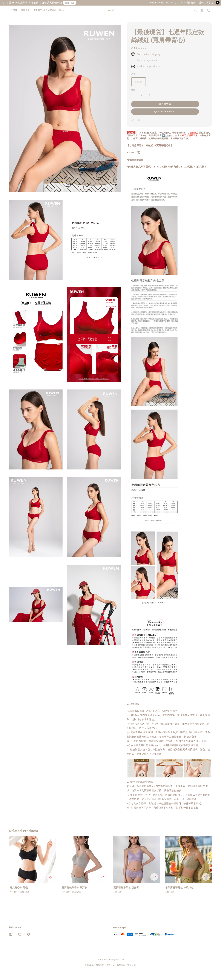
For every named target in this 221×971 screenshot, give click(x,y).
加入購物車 (165, 104)
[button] (195, 10)
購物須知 (195, 2)
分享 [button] (137, 120)
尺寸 (133, 74)
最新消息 (25, 10)
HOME (14, 10)
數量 (133, 90)
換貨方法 (110, 965)
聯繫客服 (131, 965)
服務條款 (100, 965)
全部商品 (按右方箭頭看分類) (47, 10)
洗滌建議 (89, 965)
